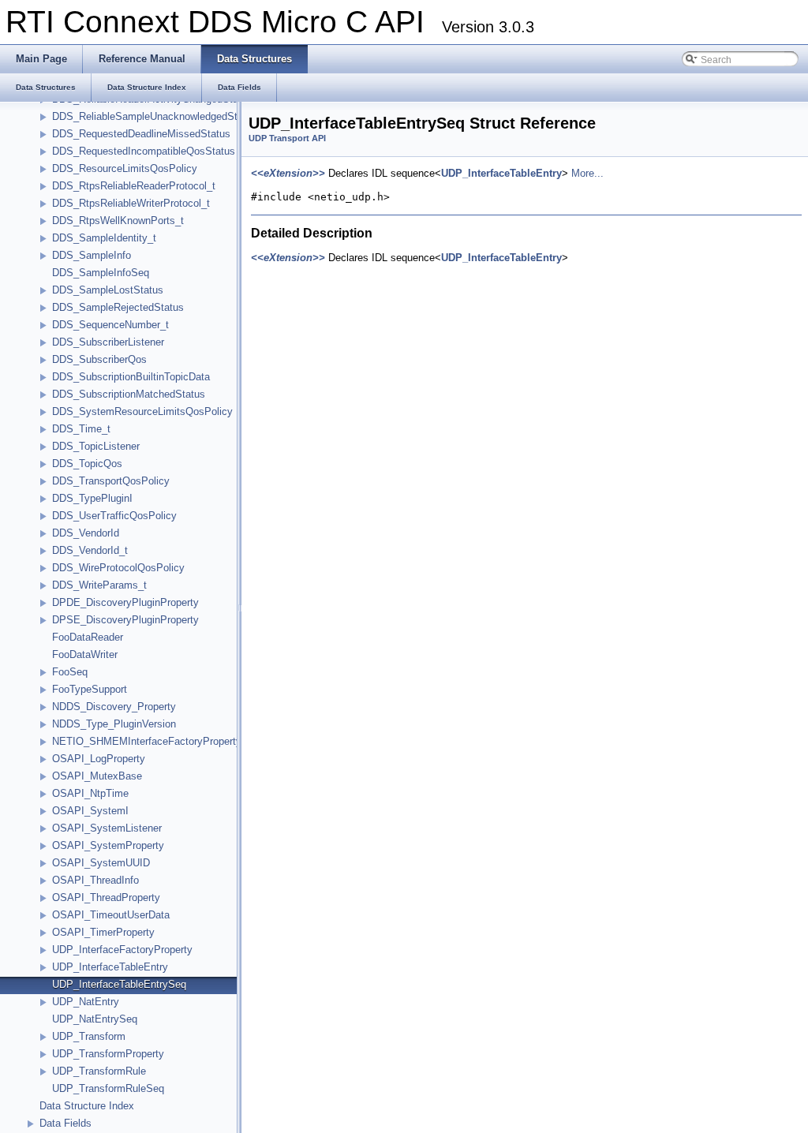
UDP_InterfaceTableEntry (110, 967)
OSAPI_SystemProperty (108, 845)
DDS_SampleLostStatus (107, 290)
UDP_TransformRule (99, 1071)
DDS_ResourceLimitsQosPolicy (124, 168)
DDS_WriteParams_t (99, 585)
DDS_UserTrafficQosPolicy (114, 516)
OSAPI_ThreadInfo (95, 880)
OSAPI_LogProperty (98, 759)
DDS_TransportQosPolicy (111, 481)
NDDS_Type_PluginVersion (114, 724)
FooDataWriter (85, 654)
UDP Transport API (287, 138)
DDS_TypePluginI (92, 498)
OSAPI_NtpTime (90, 793)
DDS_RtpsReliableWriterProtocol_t (131, 203)
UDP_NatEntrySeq (94, 1019)
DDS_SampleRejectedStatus (118, 307)
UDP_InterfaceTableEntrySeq (119, 984)
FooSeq (70, 672)
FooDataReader (87, 637)
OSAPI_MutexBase (97, 776)
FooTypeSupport (89, 689)
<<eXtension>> (288, 173)
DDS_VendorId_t (90, 550)
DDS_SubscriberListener (108, 342)
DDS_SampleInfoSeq (100, 273)
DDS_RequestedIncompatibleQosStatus (143, 151)
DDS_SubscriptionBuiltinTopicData (131, 377)
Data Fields (65, 1123)
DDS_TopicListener (96, 446)
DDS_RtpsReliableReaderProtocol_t (133, 186)
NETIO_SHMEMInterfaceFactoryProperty (146, 741)
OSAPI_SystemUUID (101, 863)
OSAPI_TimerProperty (103, 932)
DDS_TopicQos (87, 463)
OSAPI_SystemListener (107, 828)
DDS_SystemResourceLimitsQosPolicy (142, 411)
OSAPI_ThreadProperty (106, 897)
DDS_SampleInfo (91, 255)
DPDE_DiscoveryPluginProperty (125, 602)
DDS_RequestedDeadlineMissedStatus (141, 134)
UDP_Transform (88, 1036)
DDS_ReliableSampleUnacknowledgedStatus (154, 116)
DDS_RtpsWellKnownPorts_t (118, 220)
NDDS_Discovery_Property (114, 706)
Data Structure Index (86, 1106)
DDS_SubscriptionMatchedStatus (128, 394)
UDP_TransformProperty (108, 1054)
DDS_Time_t (81, 429)
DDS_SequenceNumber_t (110, 325)
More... (587, 173)
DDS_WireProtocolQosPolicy (118, 568)
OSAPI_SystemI (90, 811)
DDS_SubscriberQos (99, 359)
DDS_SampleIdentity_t (104, 238)
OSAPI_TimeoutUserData (111, 915)
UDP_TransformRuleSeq (108, 1088)
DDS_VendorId (85, 533)
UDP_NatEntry (85, 1002)
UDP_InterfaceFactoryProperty (122, 949)
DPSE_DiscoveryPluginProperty (125, 620)
